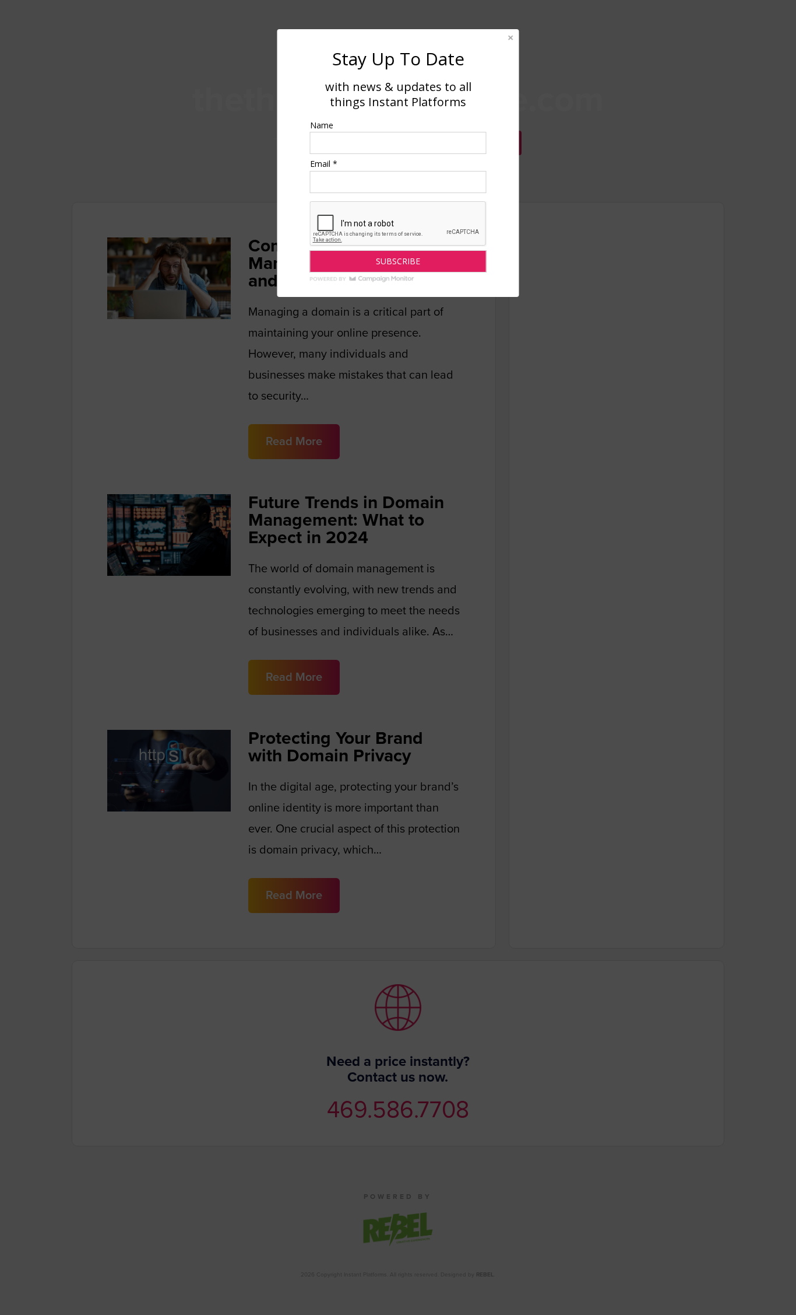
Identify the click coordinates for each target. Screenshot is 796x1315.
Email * (323, 163)
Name (321, 125)
